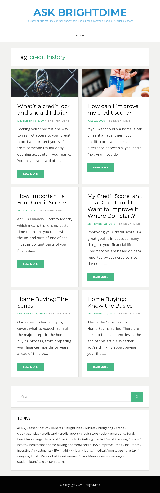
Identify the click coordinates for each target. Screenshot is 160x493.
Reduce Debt (50, 456)
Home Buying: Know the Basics (109, 302)
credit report (69, 433)
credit (120, 428)
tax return (56, 461)
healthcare (37, 445)
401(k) (21, 428)
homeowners (79, 445)
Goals (135, 439)
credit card (49, 433)
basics (43, 428)
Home (80, 35)
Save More (88, 456)
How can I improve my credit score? (112, 109)
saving (103, 456)
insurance (132, 445)
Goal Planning (117, 439)
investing (24, 450)
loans (88, 450)
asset (33, 428)
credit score (89, 433)
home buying (57, 445)
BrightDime (60, 120)
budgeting (105, 428)
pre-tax (131, 450)
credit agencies (28, 433)
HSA (95, 445)
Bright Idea (74, 428)
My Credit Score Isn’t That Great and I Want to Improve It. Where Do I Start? (114, 206)
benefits (57, 428)
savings (116, 456)
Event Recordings (30, 439)
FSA (76, 439)
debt (104, 433)
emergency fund (122, 433)
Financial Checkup (58, 439)
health (22, 445)
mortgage (115, 450)
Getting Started (93, 439)
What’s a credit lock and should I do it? (44, 109)
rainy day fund (27, 456)
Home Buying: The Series (42, 302)
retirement (70, 456)
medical (100, 450)
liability (67, 450)
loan (78, 450)
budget (90, 428)
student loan (26, 461)
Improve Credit (111, 445)
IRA (56, 450)
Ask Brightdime (80, 12)
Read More (30, 173)
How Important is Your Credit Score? (42, 199)
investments (42, 450)
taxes (42, 461)
